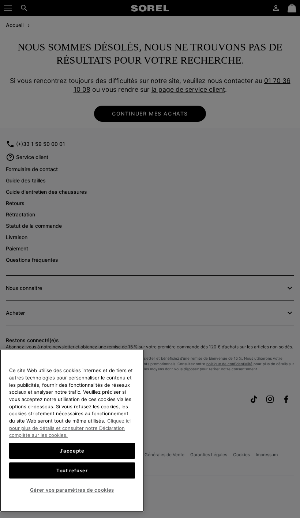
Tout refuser (72, 470)
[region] (72, 430)
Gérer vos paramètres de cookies (72, 490)
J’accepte (72, 451)
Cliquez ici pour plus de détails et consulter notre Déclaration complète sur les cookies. (70, 428)
